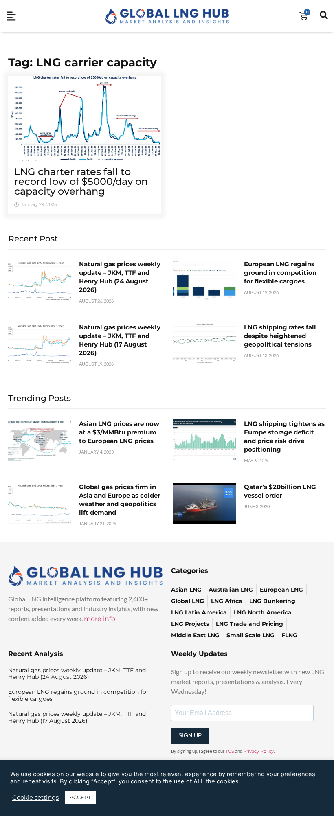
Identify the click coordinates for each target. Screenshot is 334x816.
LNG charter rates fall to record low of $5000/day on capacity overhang (81, 181)
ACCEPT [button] (80, 797)
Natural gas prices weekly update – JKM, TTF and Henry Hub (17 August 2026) (77, 717)
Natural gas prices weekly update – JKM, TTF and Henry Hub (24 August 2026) (77, 674)
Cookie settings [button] (35, 797)
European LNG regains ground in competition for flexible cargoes (280, 272)
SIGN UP (190, 735)
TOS (229, 751)
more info (99, 619)
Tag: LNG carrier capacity (82, 62)
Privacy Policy (258, 751)
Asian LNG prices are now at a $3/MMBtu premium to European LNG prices (119, 432)
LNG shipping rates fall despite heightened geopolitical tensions (280, 335)
